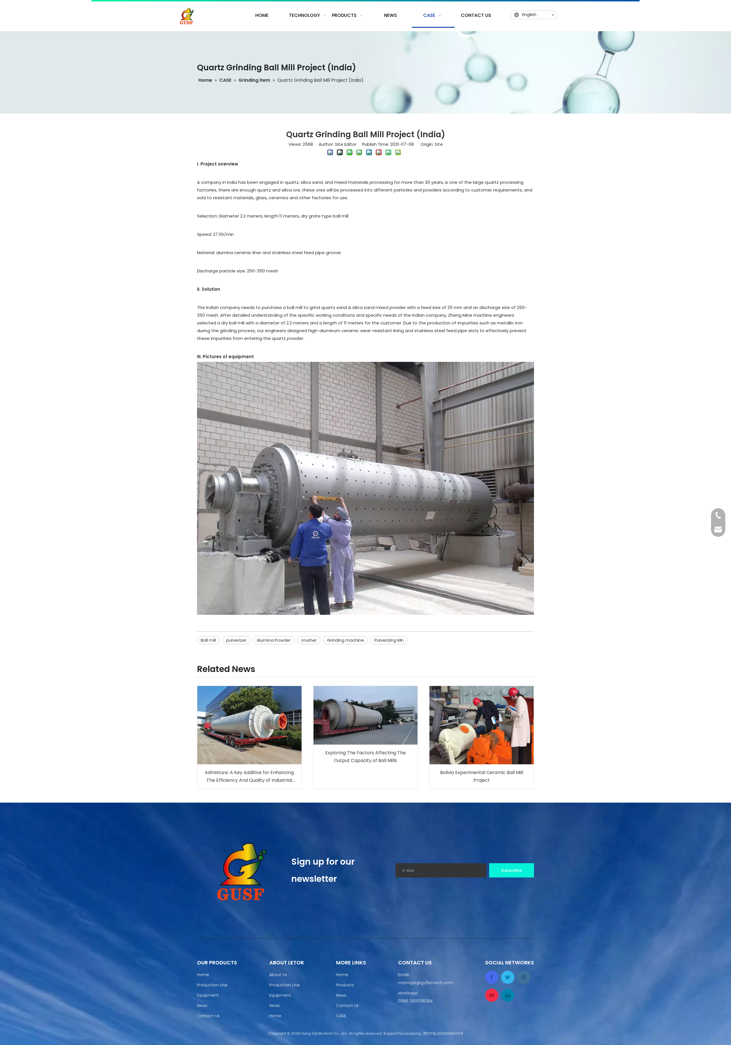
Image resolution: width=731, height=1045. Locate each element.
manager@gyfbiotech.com (425, 983)
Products (345, 985)
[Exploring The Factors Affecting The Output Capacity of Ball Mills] (366, 715)
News (202, 1005)
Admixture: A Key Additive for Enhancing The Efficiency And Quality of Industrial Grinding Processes (249, 776)
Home (203, 975)
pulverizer (236, 640)
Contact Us (208, 1016)
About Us (278, 975)
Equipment (208, 995)
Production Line (212, 985)
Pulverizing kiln (389, 640)
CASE (341, 1016)
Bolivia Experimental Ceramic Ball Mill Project (481, 776)
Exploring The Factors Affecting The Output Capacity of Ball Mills (365, 756)
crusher (309, 640)
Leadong (413, 1033)
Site (439, 144)
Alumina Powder (274, 640)
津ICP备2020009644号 (443, 1033)
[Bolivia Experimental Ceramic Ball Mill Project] (481, 725)
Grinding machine (345, 640)
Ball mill (208, 640)
